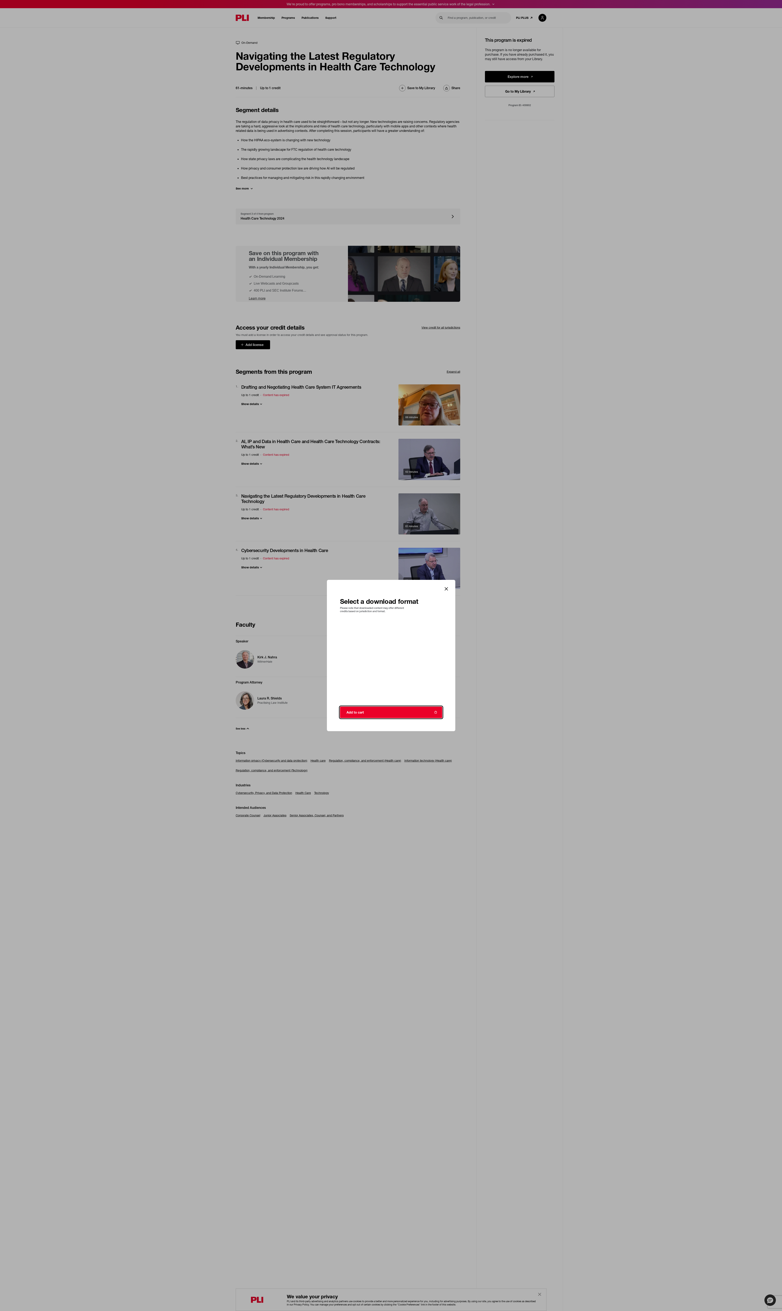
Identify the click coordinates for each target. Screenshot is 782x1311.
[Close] (446, 588)
